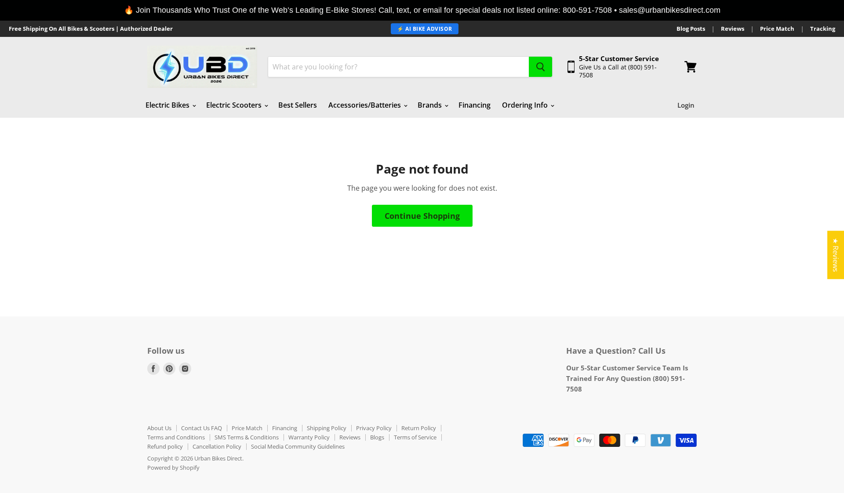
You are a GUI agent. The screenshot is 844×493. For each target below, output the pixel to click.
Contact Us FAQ (201, 428)
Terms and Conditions (176, 437)
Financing (474, 105)
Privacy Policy (374, 428)
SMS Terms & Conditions (247, 437)
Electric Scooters (234, 105)
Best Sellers (297, 105)
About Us (159, 428)
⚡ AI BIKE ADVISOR (424, 29)
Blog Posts (691, 29)
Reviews (732, 29)
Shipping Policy (326, 428)
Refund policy (165, 446)
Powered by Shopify (173, 467)
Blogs (377, 437)
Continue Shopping (422, 215)
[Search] (540, 67)
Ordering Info (525, 105)
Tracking (822, 29)
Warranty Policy (309, 437)
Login (686, 105)
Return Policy (418, 428)
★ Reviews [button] (835, 255)
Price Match (777, 29)
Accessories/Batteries (365, 105)
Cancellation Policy (217, 446)
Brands (431, 105)
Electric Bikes (168, 105)
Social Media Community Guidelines (298, 446)
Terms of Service (415, 437)
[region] (422, 10)
